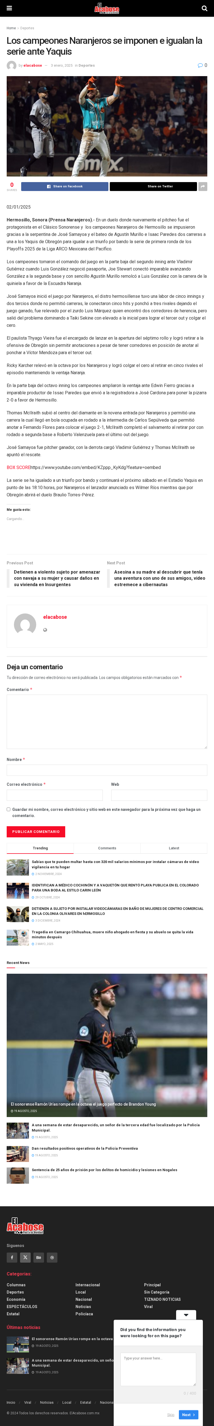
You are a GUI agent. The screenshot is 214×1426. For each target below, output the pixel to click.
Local (81, 1292)
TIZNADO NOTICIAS (162, 1299)
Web (115, 784)
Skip (170, 1414)
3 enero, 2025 (61, 65)
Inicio (11, 1402)
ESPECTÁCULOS (22, 1306)
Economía (16, 1299)
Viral (148, 1306)
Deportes (27, 28)
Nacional (84, 1299)
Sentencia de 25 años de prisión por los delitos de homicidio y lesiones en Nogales (104, 1170)
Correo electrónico (26, 784)
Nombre (16, 759)
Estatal (13, 1314)
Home (11, 28)
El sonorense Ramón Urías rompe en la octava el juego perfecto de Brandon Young (83, 1104)
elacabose (32, 65)
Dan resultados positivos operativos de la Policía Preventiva (85, 1148)
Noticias (83, 1306)
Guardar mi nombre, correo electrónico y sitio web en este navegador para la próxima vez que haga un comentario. (106, 812)
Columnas (16, 1285)
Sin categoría (156, 1292)
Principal (152, 1285)
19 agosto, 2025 (25, 1111)
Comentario (20, 689)
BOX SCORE (18, 467)
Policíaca (84, 1314)
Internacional (88, 1285)
